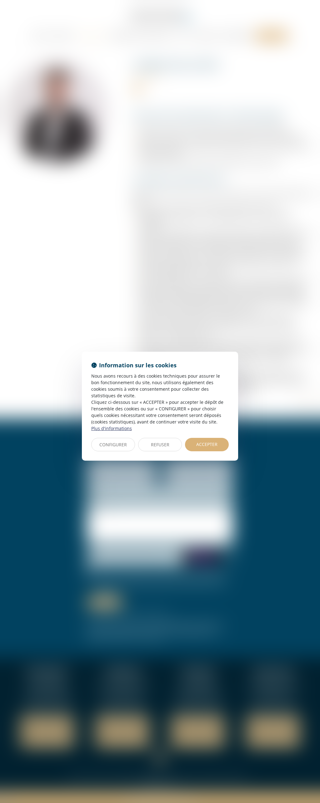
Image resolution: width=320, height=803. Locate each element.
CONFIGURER (113, 445)
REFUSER (160, 445)
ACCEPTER (207, 444)
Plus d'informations (111, 428)
